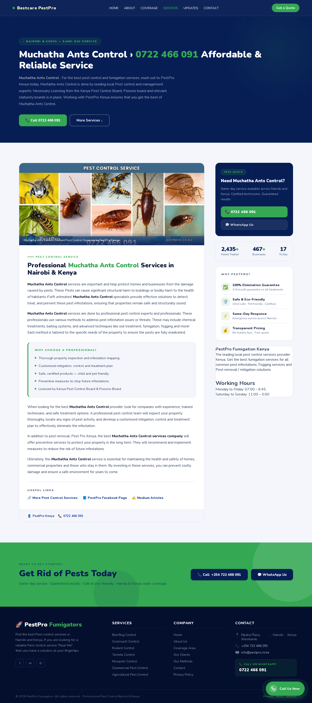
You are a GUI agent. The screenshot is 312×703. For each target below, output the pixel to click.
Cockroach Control (125, 641)
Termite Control (123, 655)
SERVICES (170, 8)
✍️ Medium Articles (148, 498)
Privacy (268, 696)
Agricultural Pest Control (130, 674)
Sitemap (291, 696)
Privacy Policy (183, 674)
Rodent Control (123, 648)
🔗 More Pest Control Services (52, 498)
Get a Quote (285, 8)
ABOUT (129, 8)
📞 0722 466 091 (240, 211)
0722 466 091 (73, 516)
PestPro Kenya (43, 516)
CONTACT (211, 8)
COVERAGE (149, 8)
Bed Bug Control (124, 635)
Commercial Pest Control (130, 668)
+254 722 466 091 (254, 646)
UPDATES (191, 8)
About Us (180, 641)
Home (178, 635)
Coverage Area (185, 648)
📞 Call (219, 574)
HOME (114, 8)
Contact (179, 668)
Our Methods (183, 661)
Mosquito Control (124, 661)
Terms (279, 696)
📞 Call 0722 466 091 (43, 120)
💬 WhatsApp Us (239, 224)
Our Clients (182, 655)
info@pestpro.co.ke (255, 652)
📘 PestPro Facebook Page (105, 498)
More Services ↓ (90, 120)
